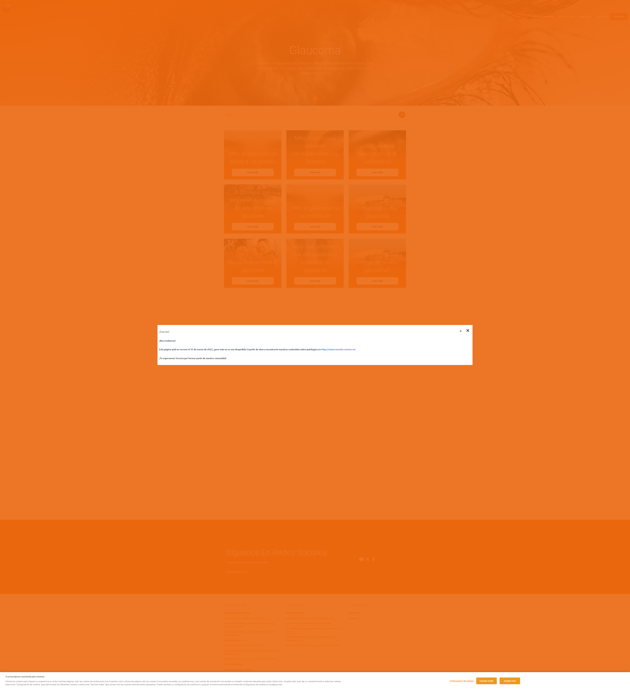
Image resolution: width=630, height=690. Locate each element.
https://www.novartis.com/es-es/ (338, 349)
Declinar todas (486, 681)
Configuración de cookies (461, 681)
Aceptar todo (510, 681)
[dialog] (315, 681)
